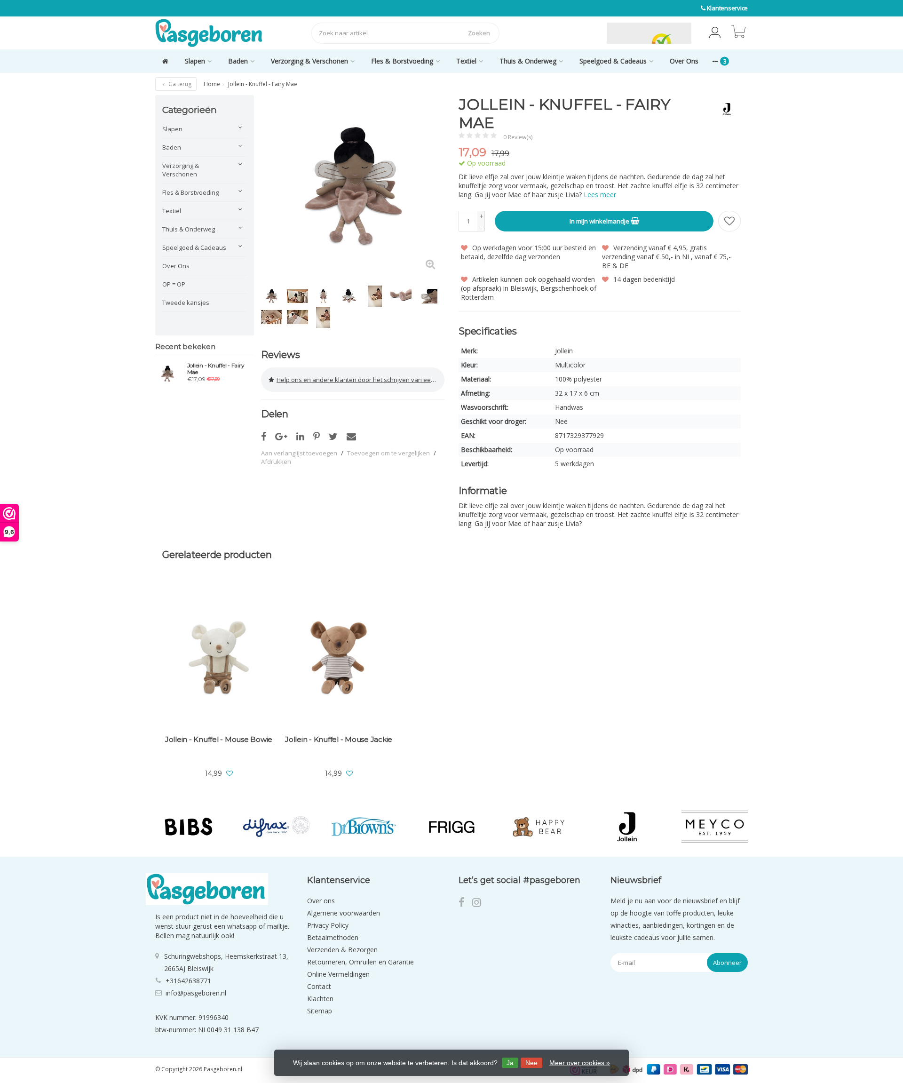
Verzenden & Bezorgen (342, 949)
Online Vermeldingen (338, 974)
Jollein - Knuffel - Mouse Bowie (218, 739)
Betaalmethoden (332, 937)
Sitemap (319, 1010)
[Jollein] (723, 109)
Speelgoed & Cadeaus (613, 60)
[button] (714, 33)
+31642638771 (188, 980)
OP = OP (173, 284)
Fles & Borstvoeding (402, 60)
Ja (510, 1063)
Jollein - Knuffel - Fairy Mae (216, 368)
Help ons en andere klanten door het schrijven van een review (360, 379)
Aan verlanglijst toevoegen (299, 453)
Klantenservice (727, 8)
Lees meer (600, 194)
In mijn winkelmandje (600, 221)
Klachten (320, 998)
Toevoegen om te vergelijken (388, 453)
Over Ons (684, 60)
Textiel (466, 60)
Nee (531, 1063)
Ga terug (179, 84)
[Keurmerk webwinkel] (584, 33)
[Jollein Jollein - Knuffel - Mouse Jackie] (338, 658)
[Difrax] (276, 827)
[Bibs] (188, 827)
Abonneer (727, 962)
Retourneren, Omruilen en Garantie (360, 961)
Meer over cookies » (579, 1063)
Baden (238, 60)
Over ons (321, 900)
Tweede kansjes (185, 302)
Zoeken (479, 33)
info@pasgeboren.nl (196, 992)
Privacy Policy (328, 925)
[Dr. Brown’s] (364, 827)
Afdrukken (276, 461)
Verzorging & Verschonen (309, 60)
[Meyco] (714, 827)
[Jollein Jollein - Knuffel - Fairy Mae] (167, 374)
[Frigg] (452, 827)
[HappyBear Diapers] (539, 827)
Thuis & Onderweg (527, 60)
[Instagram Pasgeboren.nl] (479, 903)
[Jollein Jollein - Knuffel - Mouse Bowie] (218, 658)
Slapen (195, 60)
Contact (319, 986)
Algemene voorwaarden (343, 912)
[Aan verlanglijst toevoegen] (729, 221)
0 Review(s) (517, 137)
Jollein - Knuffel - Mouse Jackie (338, 739)
